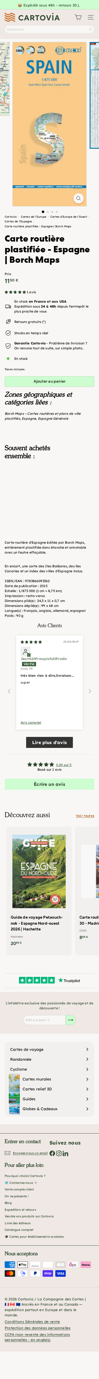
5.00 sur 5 (64, 765)
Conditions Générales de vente (32, 1321)
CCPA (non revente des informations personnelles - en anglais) (37, 1337)
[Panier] (78, 17)
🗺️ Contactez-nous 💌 (21, 1183)
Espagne (29, 418)
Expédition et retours (20, 1210)
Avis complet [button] (31, 722)
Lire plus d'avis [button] (49, 742)
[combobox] (49, 29)
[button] (16, 292)
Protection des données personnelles (37, 1328)
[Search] (90, 29)
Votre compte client (19, 1189)
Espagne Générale (53, 418)
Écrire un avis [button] (49, 784)
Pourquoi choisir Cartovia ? (25, 1176)
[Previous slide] (9, 691)
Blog (8, 1203)
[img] (31, 642)
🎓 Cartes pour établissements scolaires (34, 1237)
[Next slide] (90, 691)
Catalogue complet (19, 1230)
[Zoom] (78, 198)
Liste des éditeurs (18, 1223)
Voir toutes (85, 816)
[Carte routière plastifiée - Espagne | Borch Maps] (49, 492)
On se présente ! (17, 1196)
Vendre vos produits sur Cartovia (29, 1216)
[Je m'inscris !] (71, 1020)
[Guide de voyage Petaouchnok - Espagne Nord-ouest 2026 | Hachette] (39, 888)
